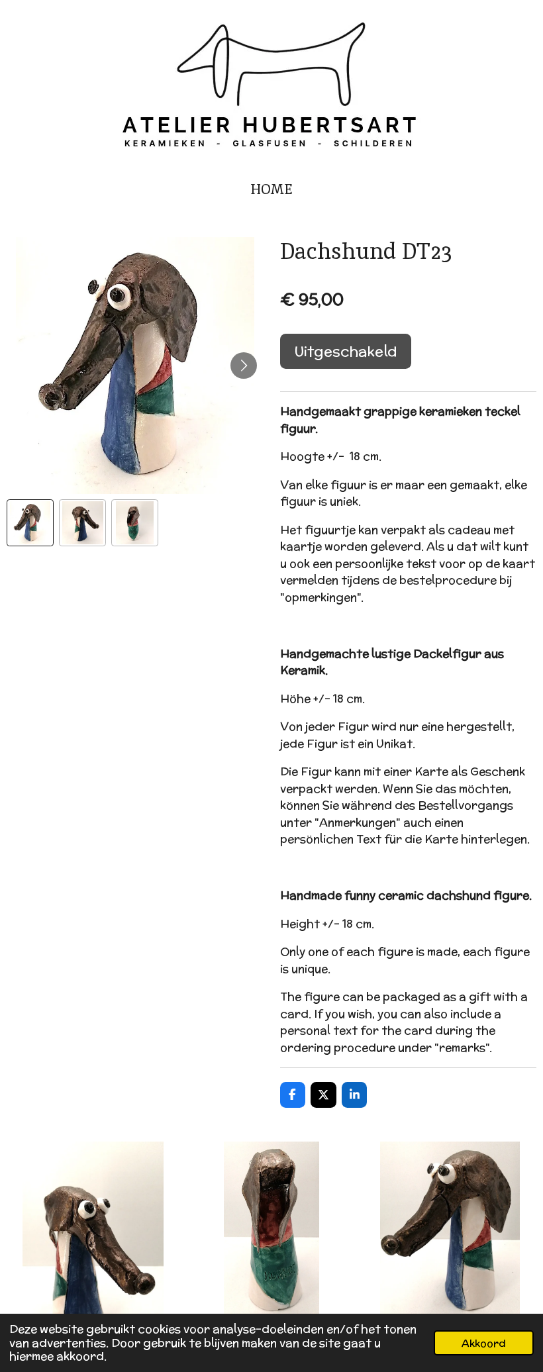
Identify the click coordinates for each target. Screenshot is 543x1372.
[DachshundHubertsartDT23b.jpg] (271, 1227)
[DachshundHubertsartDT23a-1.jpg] (93, 1227)
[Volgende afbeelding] (243, 365)
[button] (30, 522)
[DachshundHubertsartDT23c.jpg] (450, 1227)
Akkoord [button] (484, 1343)
